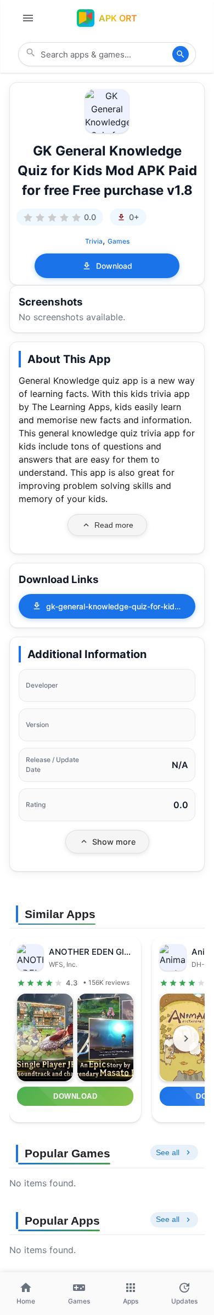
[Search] (180, 54)
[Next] (186, 1038)
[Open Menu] (28, 18)
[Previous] (28, 1038)
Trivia (94, 241)
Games (118, 241)
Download (114, 265)
